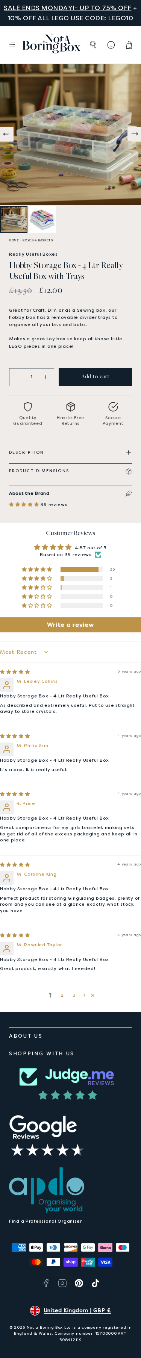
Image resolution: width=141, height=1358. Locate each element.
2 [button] (62, 995)
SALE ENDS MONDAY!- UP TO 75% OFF (67, 8)
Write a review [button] (70, 625)
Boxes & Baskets (38, 240)
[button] (12, 45)
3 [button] (74, 995)
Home (14, 240)
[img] (15, 672)
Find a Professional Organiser (45, 1221)
